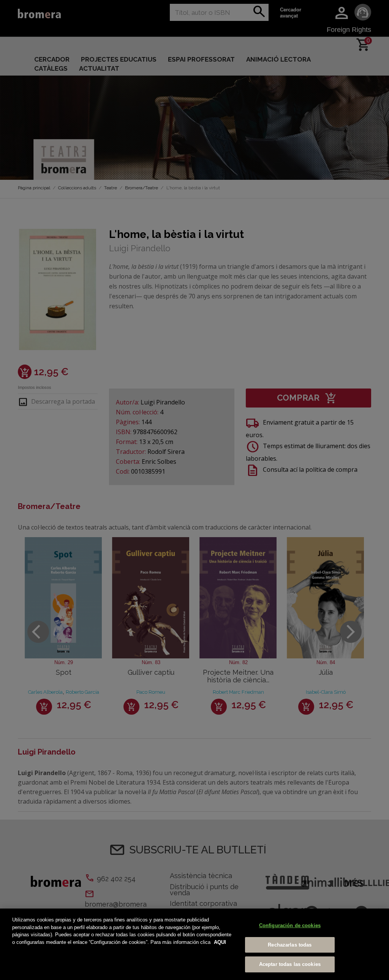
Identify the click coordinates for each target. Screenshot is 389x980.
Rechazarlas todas (290, 945)
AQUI (220, 942)
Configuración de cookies (290, 925)
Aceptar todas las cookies (290, 964)
